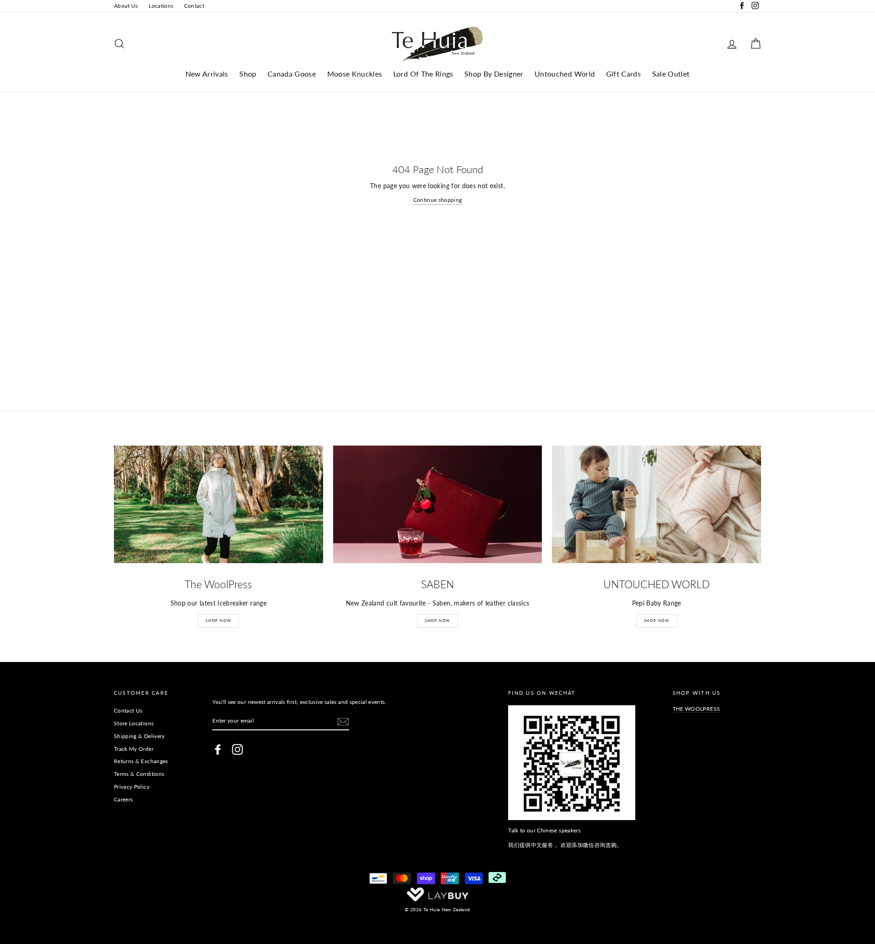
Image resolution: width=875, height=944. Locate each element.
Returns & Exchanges (141, 761)
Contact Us (128, 710)
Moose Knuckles (354, 73)
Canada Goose (292, 73)
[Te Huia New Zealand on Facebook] (217, 749)
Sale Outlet (671, 73)
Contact (194, 5)
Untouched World (565, 73)
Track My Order (134, 748)
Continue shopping (437, 199)
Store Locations (134, 723)
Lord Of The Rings (423, 73)
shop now (656, 620)
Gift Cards (623, 73)
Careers (123, 799)
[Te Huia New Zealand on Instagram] (237, 749)
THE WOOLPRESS (697, 708)
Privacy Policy (131, 786)
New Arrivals (206, 73)
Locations (161, 5)
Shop (247, 73)
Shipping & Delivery (139, 736)
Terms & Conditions (139, 773)
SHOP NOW (218, 620)
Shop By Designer (494, 73)
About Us (126, 5)
